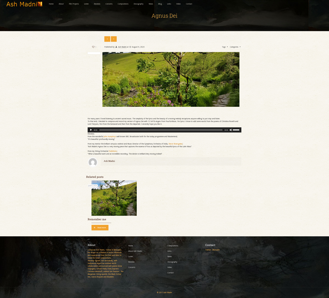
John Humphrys (110, 136)
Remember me (97, 219)
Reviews (131, 262)
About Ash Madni (135, 251)
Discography (172, 262)
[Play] (91, 130)
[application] (164, 129)
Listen (130, 256)
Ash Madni (122, 47)
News (169, 256)
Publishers (113, 151)
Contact (170, 273)
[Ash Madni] (24, 4)
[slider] (236, 129)
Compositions (172, 246)
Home (130, 246)
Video (169, 267)
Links (169, 251)
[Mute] (231, 130)
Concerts (131, 267)
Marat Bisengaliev (175, 144)
